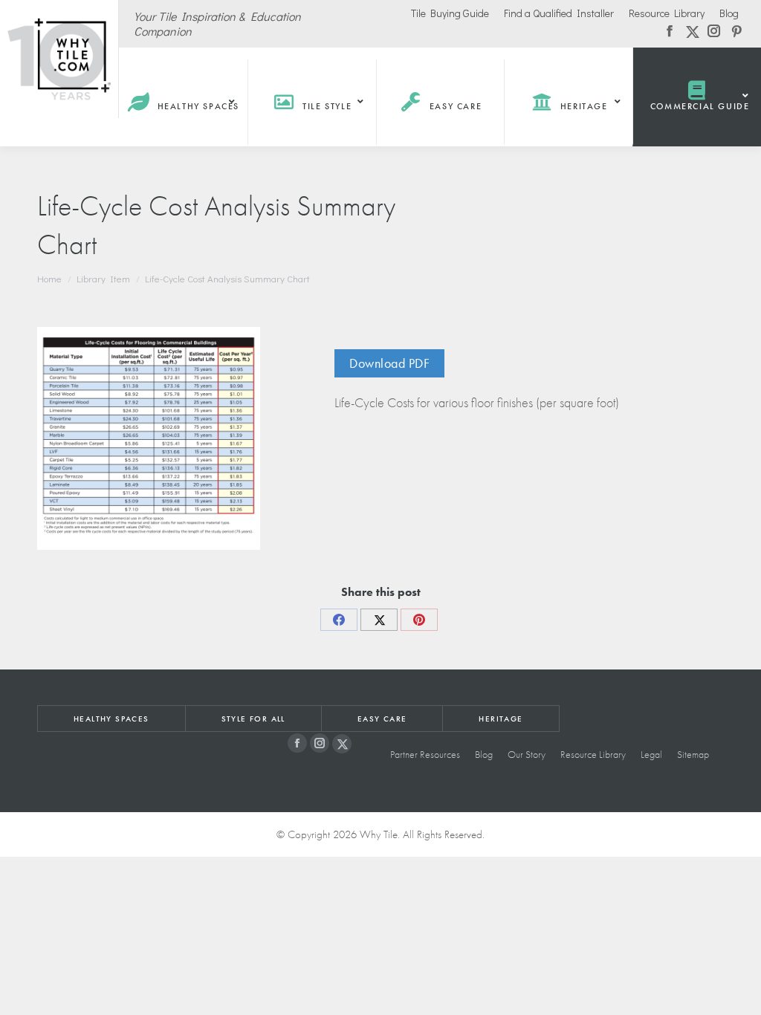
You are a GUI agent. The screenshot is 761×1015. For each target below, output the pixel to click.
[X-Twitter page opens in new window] (342, 743)
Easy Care (382, 718)
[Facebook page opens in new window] (297, 743)
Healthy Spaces (111, 718)
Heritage (500, 718)
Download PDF (389, 363)
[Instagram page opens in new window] (319, 743)
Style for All (253, 718)
